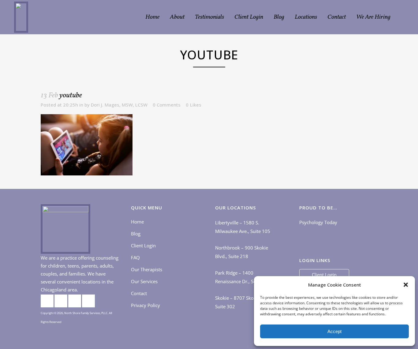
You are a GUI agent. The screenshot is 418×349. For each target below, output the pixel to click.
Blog (135, 234)
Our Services (144, 281)
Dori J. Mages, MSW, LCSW (119, 105)
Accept (334, 331)
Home (137, 222)
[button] (406, 285)
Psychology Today (318, 222)
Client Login (143, 245)
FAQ (135, 257)
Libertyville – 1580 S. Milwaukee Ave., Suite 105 (242, 227)
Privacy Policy (145, 305)
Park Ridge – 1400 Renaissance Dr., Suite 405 (243, 277)
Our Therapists (146, 269)
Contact (139, 293)
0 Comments (167, 105)
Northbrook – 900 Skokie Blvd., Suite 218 (241, 252)
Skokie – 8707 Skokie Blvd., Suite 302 (244, 302)
